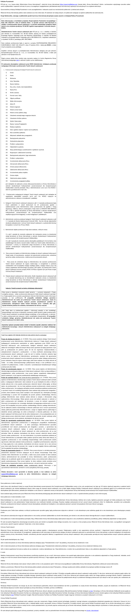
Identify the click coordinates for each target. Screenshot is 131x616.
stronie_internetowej (92, 610)
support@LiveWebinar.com (9, 474)
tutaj (17, 60)
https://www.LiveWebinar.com (68, 4)
